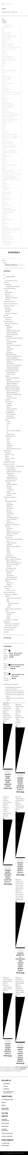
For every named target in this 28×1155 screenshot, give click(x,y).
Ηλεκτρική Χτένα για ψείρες (9, 49)
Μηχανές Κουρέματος (7, 43)
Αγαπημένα (22, 1069)
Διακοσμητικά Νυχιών (7, 170)
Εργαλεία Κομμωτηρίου (10, 497)
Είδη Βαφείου (5, 89)
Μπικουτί (4, 87)
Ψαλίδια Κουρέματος (7, 121)
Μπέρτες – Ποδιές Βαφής (8, 145)
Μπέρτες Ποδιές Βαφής (13, 564)
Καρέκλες (4, 216)
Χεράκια (4, 159)
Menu (3, 19)
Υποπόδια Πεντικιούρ (7, 239)
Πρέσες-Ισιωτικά (6, 40)
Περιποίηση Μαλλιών (9, 629)
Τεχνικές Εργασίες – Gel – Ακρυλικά (11, 174)
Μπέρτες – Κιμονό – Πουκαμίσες (10, 136)
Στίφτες (8, 552)
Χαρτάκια (4, 99)
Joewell (4, 123)
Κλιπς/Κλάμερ (5, 110)
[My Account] (23, 4)
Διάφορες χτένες (6, 76)
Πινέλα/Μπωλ (5, 90)
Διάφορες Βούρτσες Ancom (14, 532)
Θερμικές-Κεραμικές (7, 56)
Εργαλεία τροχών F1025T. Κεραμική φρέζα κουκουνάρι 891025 (8, 780)
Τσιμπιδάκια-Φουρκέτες (13, 517)
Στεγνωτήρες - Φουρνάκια (11, 625)
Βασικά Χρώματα (6, 194)
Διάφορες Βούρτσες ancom (9, 59)
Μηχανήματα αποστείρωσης (12, 387)
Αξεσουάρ (7, 308)
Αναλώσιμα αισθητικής (9, 301)
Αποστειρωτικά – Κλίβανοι (8, 172)
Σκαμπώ (4, 225)
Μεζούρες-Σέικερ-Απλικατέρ (14, 546)
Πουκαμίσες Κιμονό (12, 568)
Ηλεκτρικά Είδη (8, 586)
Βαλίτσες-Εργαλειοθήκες (11, 323)
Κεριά (3, 181)
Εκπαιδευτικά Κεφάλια (7, 107)
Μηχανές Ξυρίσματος (7, 45)
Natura (4, 52)
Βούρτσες (4, 50)
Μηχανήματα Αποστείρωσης (9, 147)
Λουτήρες (4, 214)
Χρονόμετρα (5, 98)
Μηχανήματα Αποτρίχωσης (13, 286)
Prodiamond (5, 130)
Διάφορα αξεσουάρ (7, 103)
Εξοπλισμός (8, 319)
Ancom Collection (6, 32)
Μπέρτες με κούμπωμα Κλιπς (14, 562)
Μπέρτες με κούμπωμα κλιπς (9, 138)
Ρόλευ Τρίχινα (10, 575)
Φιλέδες (9, 521)
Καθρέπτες (5, 109)
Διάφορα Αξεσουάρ (11, 543)
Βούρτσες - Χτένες (9, 454)
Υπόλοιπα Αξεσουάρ (12, 519)
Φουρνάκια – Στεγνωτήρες (8, 176)
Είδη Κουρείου (7, 450)
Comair (4, 63)
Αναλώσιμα (8, 452)
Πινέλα (4, 167)
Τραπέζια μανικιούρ (12, 477)
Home (3, 258)
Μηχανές (4, 41)
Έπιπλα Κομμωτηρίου (7, 212)
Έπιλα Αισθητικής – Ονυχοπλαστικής (11, 228)
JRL (4, 274)
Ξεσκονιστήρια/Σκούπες (8, 118)
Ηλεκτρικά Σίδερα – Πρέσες (9, 36)
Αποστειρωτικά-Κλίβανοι (11, 594)
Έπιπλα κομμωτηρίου (10, 480)
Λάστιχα (9, 510)
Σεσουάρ (7, 460)
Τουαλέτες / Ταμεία (11, 493)
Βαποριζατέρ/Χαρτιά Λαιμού (9, 116)
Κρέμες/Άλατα (6, 185)
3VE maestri (5, 54)
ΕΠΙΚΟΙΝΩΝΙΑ (7, 245)
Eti (2, 29)
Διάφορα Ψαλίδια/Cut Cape (9, 134)
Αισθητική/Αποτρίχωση (10, 288)
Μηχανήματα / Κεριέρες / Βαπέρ (10, 179)
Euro (3, 65)
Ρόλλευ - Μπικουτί (9, 570)
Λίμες (3, 163)
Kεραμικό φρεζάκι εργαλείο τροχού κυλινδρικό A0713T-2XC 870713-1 (20, 784)
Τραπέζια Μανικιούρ (7, 232)
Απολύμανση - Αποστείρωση (12, 524)
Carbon (4, 72)
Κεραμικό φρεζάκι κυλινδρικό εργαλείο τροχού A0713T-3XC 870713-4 (7, 876)
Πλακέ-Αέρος (10, 535)
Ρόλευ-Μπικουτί (9, 401)
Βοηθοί (4, 221)
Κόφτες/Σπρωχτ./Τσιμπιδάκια (9, 165)
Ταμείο (26, 1067)
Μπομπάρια (9, 512)
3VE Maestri (9, 528)
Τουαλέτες (4, 217)
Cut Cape (9, 503)
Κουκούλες (5, 101)
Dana (3, 30)
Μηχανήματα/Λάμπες (7, 237)
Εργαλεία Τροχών (6, 156)
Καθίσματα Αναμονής (7, 219)
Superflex (4, 85)
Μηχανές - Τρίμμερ (10, 458)
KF (2, 67)
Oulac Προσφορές (7, 192)
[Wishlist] (25, 4)
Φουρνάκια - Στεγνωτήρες (11, 619)
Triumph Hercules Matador (9, 70)
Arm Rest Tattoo (6, 241)
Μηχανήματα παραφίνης (11, 297)
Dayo (3, 128)
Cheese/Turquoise (7, 199)
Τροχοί (4, 154)
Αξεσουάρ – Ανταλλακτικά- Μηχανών (11, 47)
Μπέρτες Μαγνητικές (7, 141)
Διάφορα (9, 584)
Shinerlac (4, 203)
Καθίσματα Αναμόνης (12, 484)
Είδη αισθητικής (8, 317)
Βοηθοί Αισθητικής (7, 236)
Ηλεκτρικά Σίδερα (6, 38)
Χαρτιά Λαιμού (10, 523)
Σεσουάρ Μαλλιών (6, 27)
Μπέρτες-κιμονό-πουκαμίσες (12, 389)
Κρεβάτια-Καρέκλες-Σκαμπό (9, 230)
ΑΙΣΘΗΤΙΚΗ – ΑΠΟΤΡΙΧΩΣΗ (10, 177)
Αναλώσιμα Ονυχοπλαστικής (11, 303)
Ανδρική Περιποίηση (9, 306)
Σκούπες (9, 515)
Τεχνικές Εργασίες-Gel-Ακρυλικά (13, 609)
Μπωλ (8, 548)
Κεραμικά (4, 158)
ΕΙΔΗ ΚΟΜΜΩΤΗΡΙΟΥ (9, 25)
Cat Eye (4, 196)
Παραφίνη (4, 183)
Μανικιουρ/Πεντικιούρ (11, 258)
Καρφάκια (4, 81)
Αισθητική (6, 282)
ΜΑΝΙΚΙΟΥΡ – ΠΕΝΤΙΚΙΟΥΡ (10, 152)
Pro (3, 74)
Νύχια (3, 168)
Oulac (3, 190)
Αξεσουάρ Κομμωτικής (11, 501)
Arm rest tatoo (11, 468)
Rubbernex (11, 490)
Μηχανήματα (5, 223)
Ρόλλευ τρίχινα (6, 79)
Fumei (3, 127)
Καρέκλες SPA (5, 234)
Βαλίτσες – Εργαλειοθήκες (9, 150)
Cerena (4, 125)
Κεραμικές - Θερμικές (12, 533)
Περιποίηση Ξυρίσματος (11, 313)
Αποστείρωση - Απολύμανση (12, 623)
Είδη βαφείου (8, 336)
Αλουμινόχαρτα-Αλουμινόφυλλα (15, 338)
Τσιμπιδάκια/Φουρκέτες (8, 112)
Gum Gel (4, 201)
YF (2, 69)
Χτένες (3, 61)
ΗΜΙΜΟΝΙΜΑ (7, 188)
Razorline (4, 132)
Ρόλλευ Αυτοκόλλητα (7, 83)
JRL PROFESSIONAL (10, 276)
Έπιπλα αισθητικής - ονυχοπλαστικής (14, 466)
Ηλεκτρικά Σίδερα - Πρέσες (12, 370)
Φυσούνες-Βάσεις (6, 34)
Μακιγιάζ (4, 187)
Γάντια (3, 96)
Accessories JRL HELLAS (11, 280)
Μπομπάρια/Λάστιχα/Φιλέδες (9, 114)
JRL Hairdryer (10, 416)
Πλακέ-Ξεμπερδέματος (8, 58)
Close (4, 21)
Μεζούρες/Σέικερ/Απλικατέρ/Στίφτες (11, 92)
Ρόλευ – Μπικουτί (6, 78)
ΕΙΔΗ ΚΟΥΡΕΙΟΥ (7, 243)
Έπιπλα (7, 456)
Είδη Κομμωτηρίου (8, 321)
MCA (3, 207)
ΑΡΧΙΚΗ (5, 23)
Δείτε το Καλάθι (20, 1067)
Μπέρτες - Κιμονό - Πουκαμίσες (13, 559)
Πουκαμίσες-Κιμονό (7, 143)
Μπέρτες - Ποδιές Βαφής (13, 390)
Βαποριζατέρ (10, 504)
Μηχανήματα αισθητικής (10, 627)
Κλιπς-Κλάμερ (10, 508)
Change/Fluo (5, 197)
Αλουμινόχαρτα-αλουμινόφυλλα (10, 94)
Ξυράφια (4, 148)
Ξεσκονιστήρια (10, 513)
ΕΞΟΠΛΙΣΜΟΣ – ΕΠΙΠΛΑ (9, 210)
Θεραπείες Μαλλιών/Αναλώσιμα (10, 119)
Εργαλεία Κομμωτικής (7, 105)
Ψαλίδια (7, 581)
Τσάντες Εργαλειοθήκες (11, 579)
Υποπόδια (4, 227)
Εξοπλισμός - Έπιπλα (9, 464)
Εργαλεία (4, 161)
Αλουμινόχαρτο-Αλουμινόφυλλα (15, 539)
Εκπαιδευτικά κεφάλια (9, 462)
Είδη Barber (8, 309)
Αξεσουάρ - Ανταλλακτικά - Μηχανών (13, 378)
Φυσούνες (6, 632)
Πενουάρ (4, 139)
